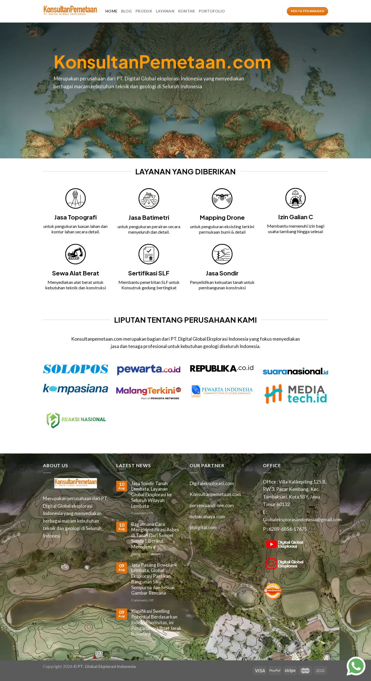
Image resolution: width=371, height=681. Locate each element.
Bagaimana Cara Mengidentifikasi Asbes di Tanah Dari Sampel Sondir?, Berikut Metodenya (155, 536)
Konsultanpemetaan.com (215, 494)
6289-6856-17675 (288, 529)
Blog (126, 11)
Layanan (165, 11)
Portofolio (212, 11)
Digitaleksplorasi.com (212, 483)
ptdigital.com (203, 527)
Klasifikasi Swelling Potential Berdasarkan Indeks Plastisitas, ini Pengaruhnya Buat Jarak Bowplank (156, 622)
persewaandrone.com (212, 505)
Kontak (186, 11)
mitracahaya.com (207, 516)
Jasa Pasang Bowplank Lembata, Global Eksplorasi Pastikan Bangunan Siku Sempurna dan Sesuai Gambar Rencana (154, 579)
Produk (144, 11)
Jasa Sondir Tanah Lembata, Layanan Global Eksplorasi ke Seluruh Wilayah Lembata (151, 495)
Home (111, 11)
